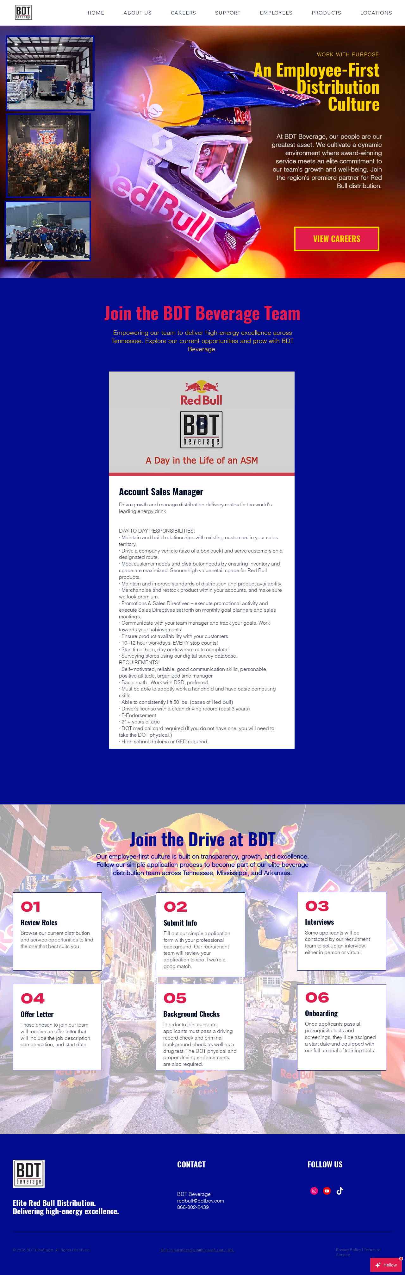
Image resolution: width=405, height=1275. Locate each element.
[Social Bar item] (314, 1191)
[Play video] (202, 424)
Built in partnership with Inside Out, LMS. (197, 1249)
